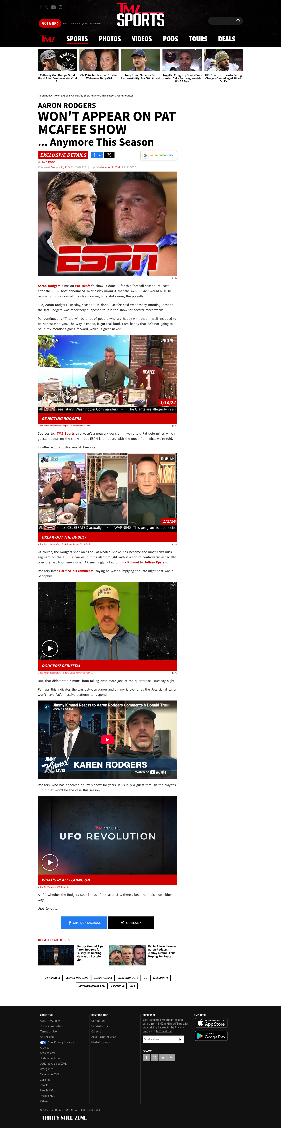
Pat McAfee (52, 978)
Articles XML (47, 1052)
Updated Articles (50, 1058)
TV (145, 978)
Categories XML (49, 1074)
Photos (110, 39)
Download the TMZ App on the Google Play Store (211, 1036)
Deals (226, 39)
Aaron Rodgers (77, 978)
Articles (45, 1047)
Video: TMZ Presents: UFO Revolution (54, 887)
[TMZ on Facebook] (41, 7)
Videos (142, 39)
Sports (77, 39)
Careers (96, 1031)
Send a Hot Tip (100, 1026)
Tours (198, 39)
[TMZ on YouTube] (163, 1057)
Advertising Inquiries (103, 1036)
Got (50, 23)
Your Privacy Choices (60, 1042)
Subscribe (180, 1039)
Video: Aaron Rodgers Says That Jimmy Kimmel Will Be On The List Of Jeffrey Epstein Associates (65, 544)
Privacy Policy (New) (52, 1026)
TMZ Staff (47, 162)
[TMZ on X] (46, 7)
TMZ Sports (66, 433)
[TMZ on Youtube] (53, 7)
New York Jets (128, 978)
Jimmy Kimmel (103, 978)
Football (117, 985)
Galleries (45, 1079)
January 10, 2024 (60, 167)
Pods (170, 39)
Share (87, 922)
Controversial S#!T (91, 985)
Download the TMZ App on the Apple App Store (211, 1023)
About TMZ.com (50, 1020)
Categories (47, 1069)
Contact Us (98, 1020)
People (44, 1085)
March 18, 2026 (111, 167)
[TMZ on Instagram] (60, 7)
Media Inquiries (100, 1042)
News (47, 39)
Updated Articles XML (53, 1063)
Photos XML (47, 1095)
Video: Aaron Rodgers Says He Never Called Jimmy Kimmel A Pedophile (65, 672)
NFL (132, 985)
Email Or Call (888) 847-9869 (82, 23)
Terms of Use (48, 1031)
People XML (47, 1090)
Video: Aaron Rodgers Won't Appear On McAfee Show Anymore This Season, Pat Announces (65, 425)
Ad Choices (47, 1036)
